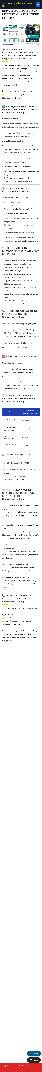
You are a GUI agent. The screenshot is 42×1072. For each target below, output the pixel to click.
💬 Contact (34, 1060)
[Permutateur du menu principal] (38, 4)
